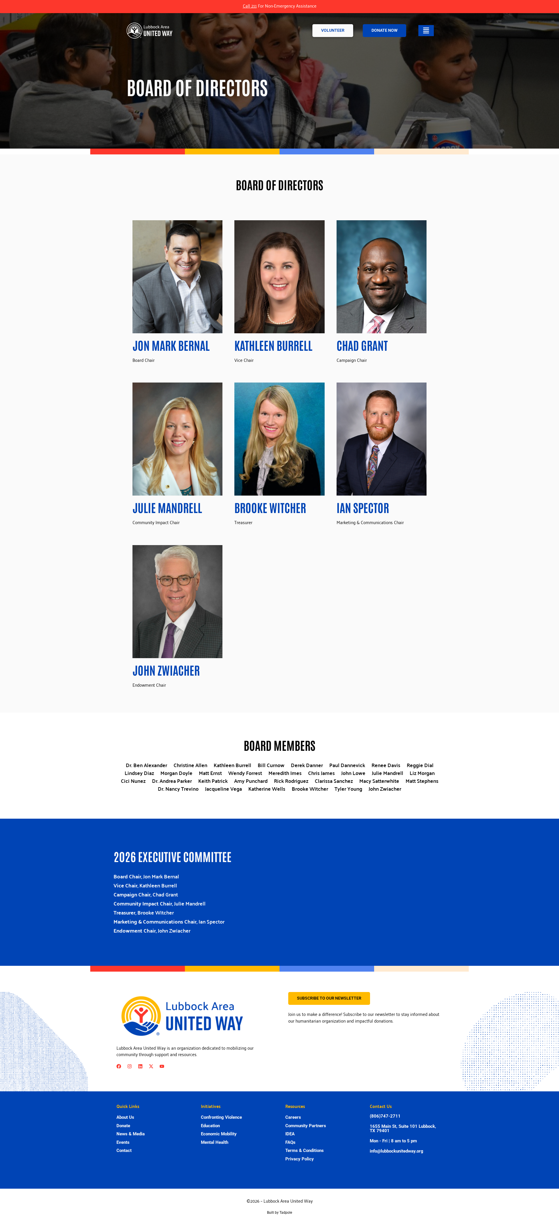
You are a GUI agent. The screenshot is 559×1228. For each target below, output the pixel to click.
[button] (426, 30)
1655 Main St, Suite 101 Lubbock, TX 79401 (403, 1128)
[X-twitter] (151, 1066)
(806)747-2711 (385, 1116)
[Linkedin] (140, 1066)
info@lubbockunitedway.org (396, 1151)
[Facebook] (118, 1066)
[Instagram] (129, 1066)
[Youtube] (162, 1066)
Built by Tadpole (279, 1213)
